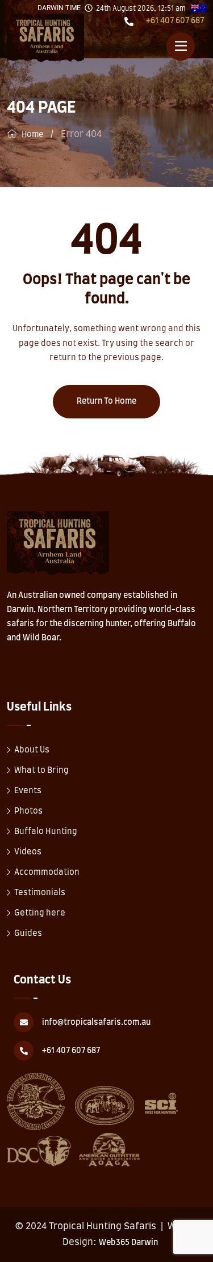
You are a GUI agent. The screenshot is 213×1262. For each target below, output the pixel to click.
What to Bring (41, 771)
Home (32, 135)
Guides (28, 934)
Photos (28, 811)
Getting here (39, 913)
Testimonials (39, 893)
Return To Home (106, 401)
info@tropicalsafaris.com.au (96, 1022)
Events (27, 791)
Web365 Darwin (128, 1243)
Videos (27, 852)
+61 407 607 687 (175, 21)
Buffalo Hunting (45, 832)
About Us (31, 750)
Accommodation (47, 872)
